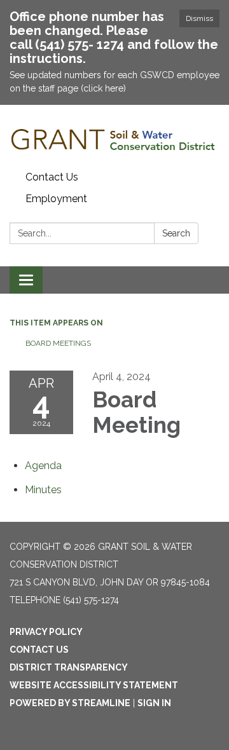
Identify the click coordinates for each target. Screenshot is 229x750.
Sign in (154, 703)
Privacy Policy (46, 632)
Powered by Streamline (70, 703)
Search (176, 233)
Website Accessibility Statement (94, 685)
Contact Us (51, 177)
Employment (56, 199)
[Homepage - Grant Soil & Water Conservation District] (114, 136)
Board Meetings (58, 343)
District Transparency (69, 667)
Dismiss (199, 18)
